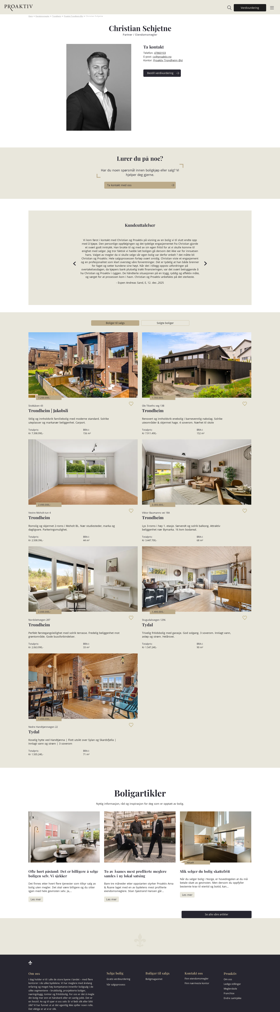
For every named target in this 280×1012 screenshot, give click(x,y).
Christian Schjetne (94, 16)
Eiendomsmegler (42, 16)
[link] (228, 8)
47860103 (160, 53)
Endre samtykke (232, 998)
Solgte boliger (165, 323)
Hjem (30, 16)
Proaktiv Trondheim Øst (73, 16)
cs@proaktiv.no (162, 56)
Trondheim (56, 16)
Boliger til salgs (115, 323)
